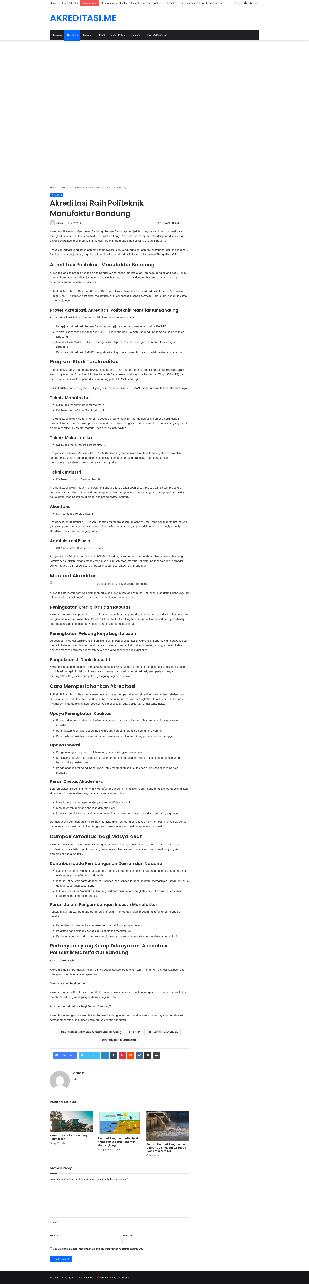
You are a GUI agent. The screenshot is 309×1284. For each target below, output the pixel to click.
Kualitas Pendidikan (164, 1032)
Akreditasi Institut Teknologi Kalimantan (68, 1137)
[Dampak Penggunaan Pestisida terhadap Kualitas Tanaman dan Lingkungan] (119, 1123)
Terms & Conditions (157, 35)
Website (127, 1235)
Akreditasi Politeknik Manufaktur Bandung (92, 1032)
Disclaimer (135, 35)
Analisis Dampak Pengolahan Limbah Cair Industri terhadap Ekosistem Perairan (166, 1147)
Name (54, 1222)
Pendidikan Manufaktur (120, 1039)
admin (59, 223)
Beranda (57, 35)
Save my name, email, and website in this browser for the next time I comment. (98, 1248)
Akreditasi (72, 35)
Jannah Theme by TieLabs (114, 1277)
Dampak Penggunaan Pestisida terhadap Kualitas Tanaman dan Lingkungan (119, 1142)
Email (54, 1235)
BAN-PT (136, 1032)
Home (55, 187)
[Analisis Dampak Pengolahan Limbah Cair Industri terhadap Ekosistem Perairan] (167, 1126)
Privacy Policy (117, 35)
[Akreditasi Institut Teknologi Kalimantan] (71, 1121)
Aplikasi (87, 35)
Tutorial (100, 35)
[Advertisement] (107, 67)
